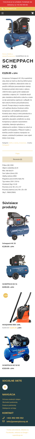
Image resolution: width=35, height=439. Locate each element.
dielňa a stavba (13, 143)
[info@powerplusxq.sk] (4, 421)
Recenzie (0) (17, 159)
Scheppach (5, 145)
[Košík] (32, 13)
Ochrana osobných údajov (11, 399)
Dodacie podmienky (9, 405)
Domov (4, 54)
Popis (18, 153)
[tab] (17, 154)
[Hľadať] (3, 9)
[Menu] (2, 13)
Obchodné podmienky (10, 402)
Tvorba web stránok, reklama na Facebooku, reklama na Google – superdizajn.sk (17, 432)
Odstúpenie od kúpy (9, 408)
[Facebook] (5, 387)
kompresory (11, 56)
